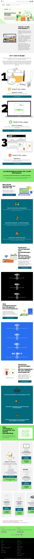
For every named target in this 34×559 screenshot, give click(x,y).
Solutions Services (19, 547)
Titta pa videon (17, 96)
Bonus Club (18, 552)
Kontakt (18, 1)
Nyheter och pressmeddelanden (5, 547)
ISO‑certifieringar (3, 552)
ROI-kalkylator (9, 194)
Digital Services (19, 541)
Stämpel (15, 558)
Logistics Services (19, 546)
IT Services (18, 544)
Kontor (2, 546)
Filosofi (2, 549)
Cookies (5, 558)
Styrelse (2, 541)
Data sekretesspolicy (10, 558)
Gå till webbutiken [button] (10, 476)
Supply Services (19, 549)
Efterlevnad (2, 544)
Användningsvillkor (19, 558)
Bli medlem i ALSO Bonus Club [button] (10, 480)
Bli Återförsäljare (19, 555)
